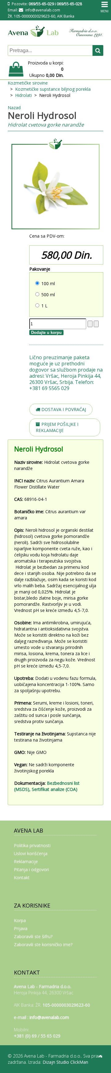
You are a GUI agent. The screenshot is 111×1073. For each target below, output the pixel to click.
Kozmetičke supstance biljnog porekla (53, 89)
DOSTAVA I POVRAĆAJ (63, 409)
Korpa (20, 920)
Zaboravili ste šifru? (33, 936)
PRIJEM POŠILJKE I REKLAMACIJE (57, 427)
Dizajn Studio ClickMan (65, 1062)
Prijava (20, 928)
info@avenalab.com (42, 10)
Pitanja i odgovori (31, 869)
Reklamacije (26, 861)
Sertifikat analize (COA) (55, 789)
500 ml (48, 294)
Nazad (14, 107)
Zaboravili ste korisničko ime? (43, 944)
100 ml (48, 283)
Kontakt (22, 877)
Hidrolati (23, 95)
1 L (44, 306)
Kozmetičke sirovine (28, 83)
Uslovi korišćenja (30, 853)
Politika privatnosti (32, 845)
